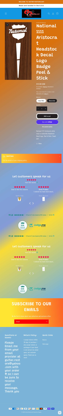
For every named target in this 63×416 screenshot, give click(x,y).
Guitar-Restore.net (29, 412)
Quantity (38, 105)
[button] (6, 13)
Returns (44, 340)
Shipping (45, 87)
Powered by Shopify (37, 412)
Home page (45, 344)
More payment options (47, 126)
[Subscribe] (46, 321)
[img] (31, 179)
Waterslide (52, 101)
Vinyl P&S (41, 101)
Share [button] (40, 143)
